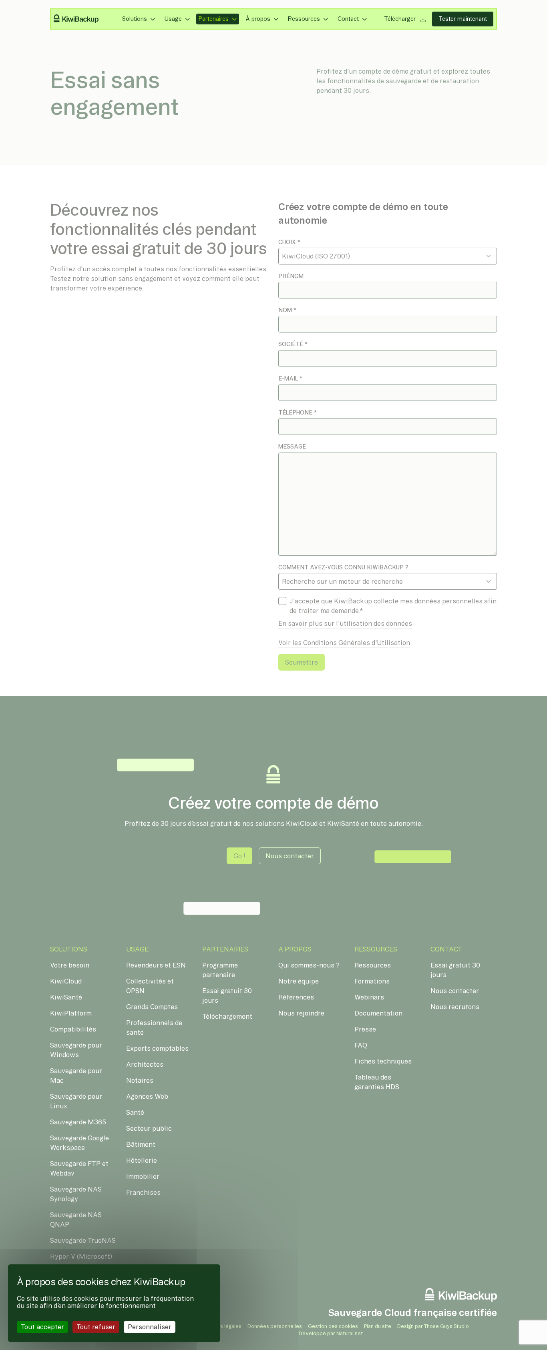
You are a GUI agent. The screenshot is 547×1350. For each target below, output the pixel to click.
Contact (348, 19)
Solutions (134, 19)
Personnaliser (149, 1326)
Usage (173, 19)
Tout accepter (42, 1326)
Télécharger (400, 19)
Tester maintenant (462, 19)
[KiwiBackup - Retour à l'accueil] (81, 19)
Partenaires (214, 19)
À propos (257, 19)
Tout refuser (95, 1326)
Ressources (304, 19)
